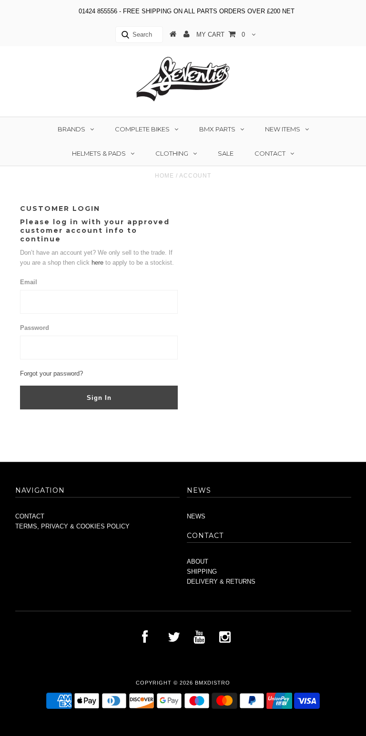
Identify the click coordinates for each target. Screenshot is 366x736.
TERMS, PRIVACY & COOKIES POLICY (72, 526)
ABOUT (197, 561)
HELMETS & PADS (99, 153)
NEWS (196, 516)
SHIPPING (202, 571)
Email (28, 282)
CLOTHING (171, 153)
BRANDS (71, 129)
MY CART (220, 34)
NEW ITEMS (282, 129)
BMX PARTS (217, 129)
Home (164, 175)
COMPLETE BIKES (142, 129)
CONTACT (269, 153)
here (98, 262)
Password (34, 327)
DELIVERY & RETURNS (221, 581)
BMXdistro (212, 683)
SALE (226, 153)
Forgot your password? (51, 373)
